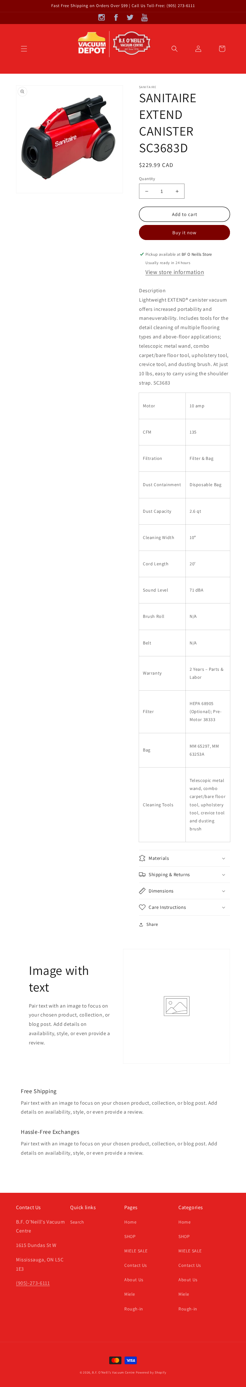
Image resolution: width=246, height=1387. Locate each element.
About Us (134, 1280)
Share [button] (152, 924)
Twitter (130, 17)
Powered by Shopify (151, 1372)
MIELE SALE (136, 1251)
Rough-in (133, 1309)
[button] (24, 49)
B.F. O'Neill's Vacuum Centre (113, 1372)
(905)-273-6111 (33, 1283)
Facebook (116, 17)
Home (130, 1222)
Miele (129, 1294)
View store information (174, 272)
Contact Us (135, 1265)
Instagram (102, 17)
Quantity (147, 178)
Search (77, 1222)
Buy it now (184, 232)
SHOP (129, 1236)
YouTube (144, 17)
